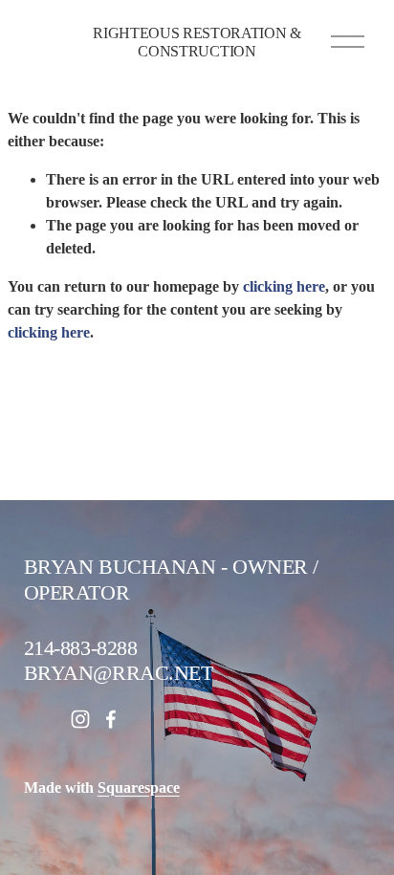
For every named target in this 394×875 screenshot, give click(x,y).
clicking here (284, 286)
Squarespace (139, 787)
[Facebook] (110, 719)
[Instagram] (80, 719)
